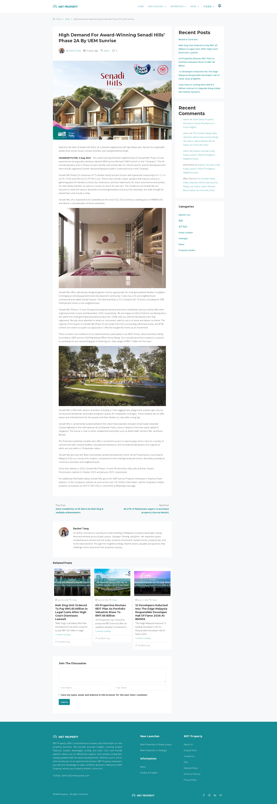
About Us (188, 744)
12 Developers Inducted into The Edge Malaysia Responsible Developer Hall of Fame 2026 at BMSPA (151, 612)
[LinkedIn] (215, 795)
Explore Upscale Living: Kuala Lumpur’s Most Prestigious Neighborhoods (199, 154)
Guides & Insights (149, 772)
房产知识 (183, 226)
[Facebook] (204, 795)
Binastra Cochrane (188, 39)
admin (186, 119)
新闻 (181, 220)
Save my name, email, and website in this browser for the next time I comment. (104, 694)
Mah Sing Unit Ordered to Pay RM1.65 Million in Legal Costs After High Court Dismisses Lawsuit (71, 612)
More (193, 6)
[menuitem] (220, 6)
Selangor (183, 238)
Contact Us (189, 756)
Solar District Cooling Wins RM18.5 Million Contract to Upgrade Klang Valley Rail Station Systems (199, 88)
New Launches (155, 6)
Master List (184, 214)
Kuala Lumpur (186, 232)
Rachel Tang (75, 50)
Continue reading (62, 634)
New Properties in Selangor (153, 750)
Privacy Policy (190, 779)
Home (141, 6)
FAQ (186, 762)
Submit (64, 702)
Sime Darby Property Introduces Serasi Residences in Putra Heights (199, 123)
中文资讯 (207, 6)
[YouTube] (221, 795)
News (67, 19)
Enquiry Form (190, 750)
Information (176, 6)
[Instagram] (210, 795)
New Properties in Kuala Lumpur (156, 744)
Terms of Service (192, 773)
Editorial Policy (191, 768)
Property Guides (187, 250)
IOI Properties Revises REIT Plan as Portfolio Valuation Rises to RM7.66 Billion (197, 62)
